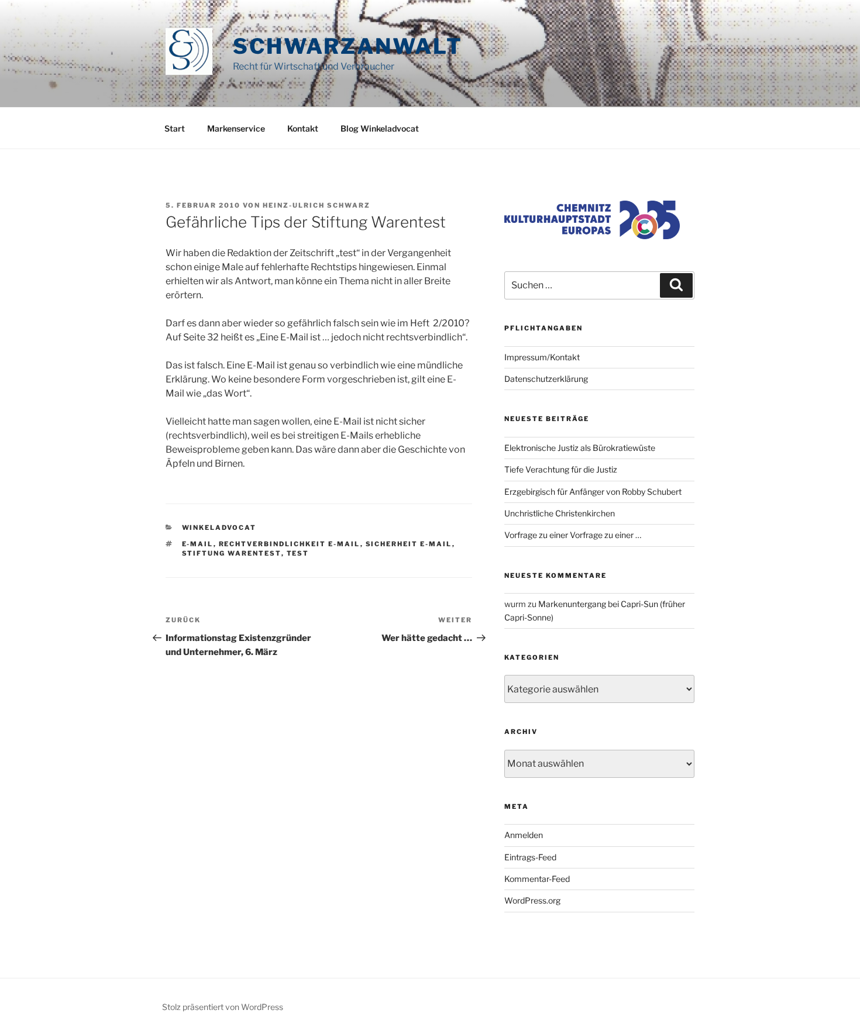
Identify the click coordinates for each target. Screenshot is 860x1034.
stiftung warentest (231, 553)
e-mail (198, 544)
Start (174, 128)
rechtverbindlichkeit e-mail (289, 544)
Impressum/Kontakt (542, 357)
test (298, 553)
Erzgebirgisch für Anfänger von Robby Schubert (593, 492)
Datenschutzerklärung (546, 379)
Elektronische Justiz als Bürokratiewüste (579, 448)
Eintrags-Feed (530, 857)
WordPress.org (532, 900)
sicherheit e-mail (409, 544)
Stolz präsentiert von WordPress (222, 1007)
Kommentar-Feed (537, 879)
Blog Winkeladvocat (379, 128)
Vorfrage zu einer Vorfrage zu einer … (572, 535)
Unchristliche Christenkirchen (559, 513)
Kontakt (302, 128)
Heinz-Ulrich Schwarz (316, 205)
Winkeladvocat (219, 527)
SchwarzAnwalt (347, 46)
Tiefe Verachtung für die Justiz (560, 469)
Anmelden (523, 835)
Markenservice (236, 128)
